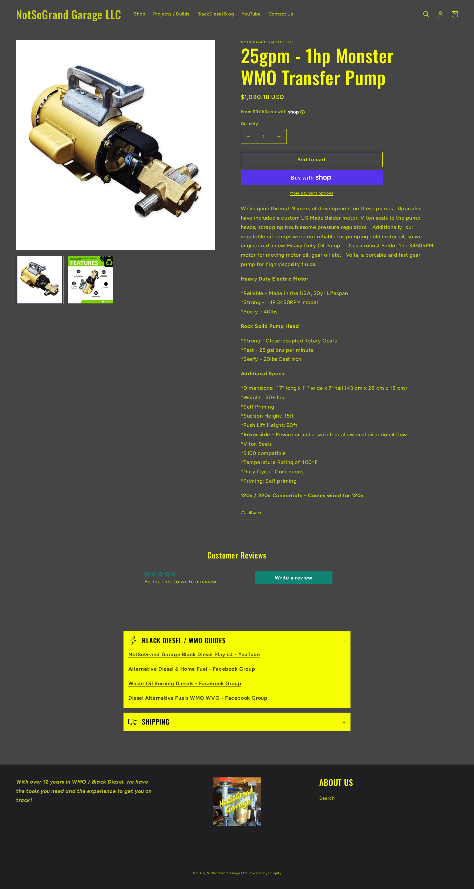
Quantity (249, 123)
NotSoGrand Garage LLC (227, 873)
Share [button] (254, 512)
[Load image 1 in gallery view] (40, 280)
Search (327, 798)
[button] (426, 14)
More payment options (311, 193)
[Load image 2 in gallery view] (90, 280)
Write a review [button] (293, 578)
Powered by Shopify (265, 873)
